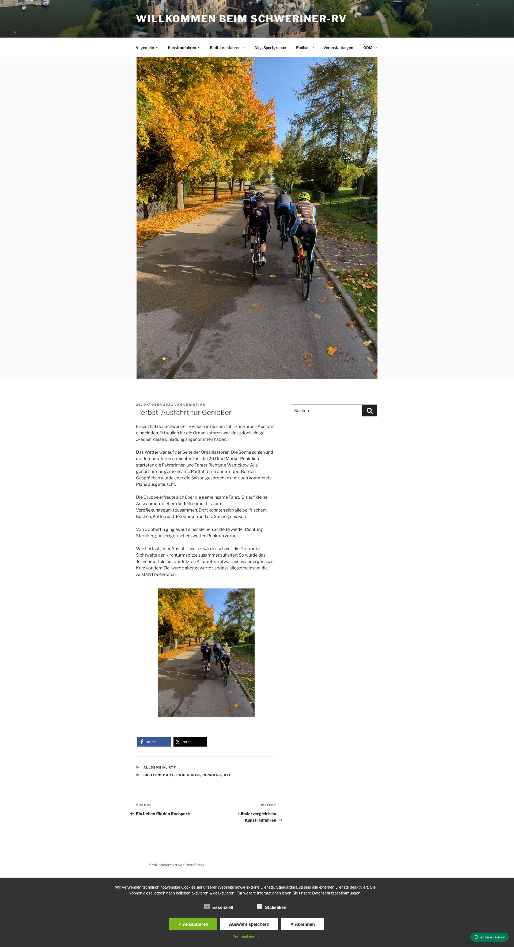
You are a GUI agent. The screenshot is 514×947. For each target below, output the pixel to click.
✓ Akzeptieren (193, 924)
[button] (154, 742)
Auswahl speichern (249, 924)
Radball (302, 47)
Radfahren (188, 775)
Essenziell (222, 907)
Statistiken (275, 907)
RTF (172, 767)
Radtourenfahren (225, 47)
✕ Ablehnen (302, 924)
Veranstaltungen (338, 47)
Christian (194, 405)
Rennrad (212, 775)
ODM (367, 47)
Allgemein (144, 47)
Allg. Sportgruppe (270, 47)
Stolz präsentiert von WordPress (177, 865)
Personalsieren (245, 936)
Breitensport (158, 775)
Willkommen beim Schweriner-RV (241, 19)
